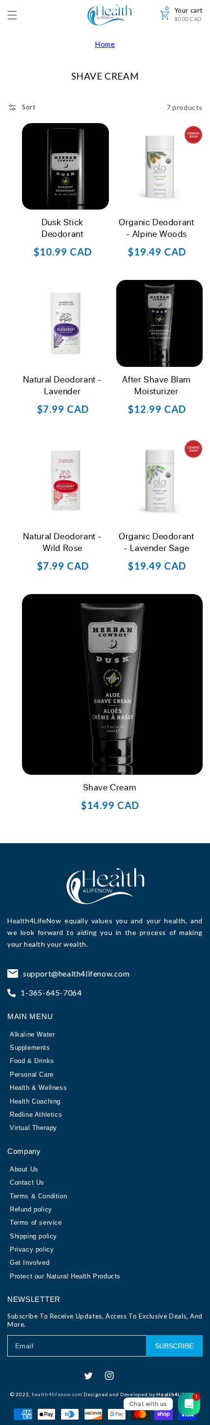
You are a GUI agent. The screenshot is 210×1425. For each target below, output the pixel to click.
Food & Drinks (32, 1060)
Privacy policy (32, 1249)
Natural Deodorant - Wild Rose (62, 541)
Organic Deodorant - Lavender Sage (156, 541)
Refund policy (31, 1209)
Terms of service (36, 1222)
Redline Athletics (36, 1114)
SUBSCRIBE (174, 1346)
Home (105, 44)
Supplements (30, 1047)
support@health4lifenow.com (76, 973)
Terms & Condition (38, 1196)
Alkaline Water (32, 1034)
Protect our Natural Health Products (65, 1276)
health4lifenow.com (57, 1394)
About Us (24, 1169)
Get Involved (29, 1262)
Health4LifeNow (34, 920)
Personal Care (32, 1074)
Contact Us (27, 1182)
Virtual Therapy (33, 1127)
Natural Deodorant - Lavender (62, 385)
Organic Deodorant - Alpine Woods (156, 227)
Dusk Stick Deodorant (63, 227)
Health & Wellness (38, 1087)
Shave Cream (109, 787)
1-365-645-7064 (51, 992)
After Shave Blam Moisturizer (156, 385)
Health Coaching (35, 1101)
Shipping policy (33, 1236)
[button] (17, 15)
